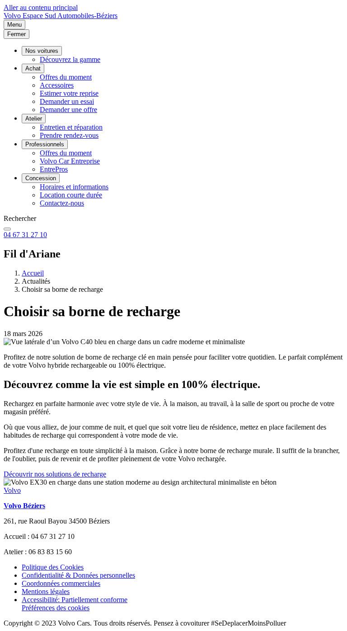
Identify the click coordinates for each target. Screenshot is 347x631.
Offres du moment (66, 77)
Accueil (33, 273)
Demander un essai (67, 101)
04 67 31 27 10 (25, 234)
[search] (7, 229)
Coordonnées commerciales (61, 583)
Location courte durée (71, 195)
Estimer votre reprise (69, 93)
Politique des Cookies (53, 567)
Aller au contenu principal (41, 7)
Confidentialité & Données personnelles (78, 575)
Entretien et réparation (71, 127)
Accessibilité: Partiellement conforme (74, 599)
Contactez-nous (62, 203)
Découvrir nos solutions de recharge (55, 474)
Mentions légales (46, 591)
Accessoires (57, 85)
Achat (33, 68)
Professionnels (44, 144)
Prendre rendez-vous (69, 135)
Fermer (16, 34)
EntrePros (54, 169)
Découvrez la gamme (70, 59)
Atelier (33, 118)
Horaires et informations (74, 187)
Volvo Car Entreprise (70, 161)
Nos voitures (41, 50)
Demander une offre (68, 109)
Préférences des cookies (55, 608)
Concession (40, 178)
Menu (14, 24)
